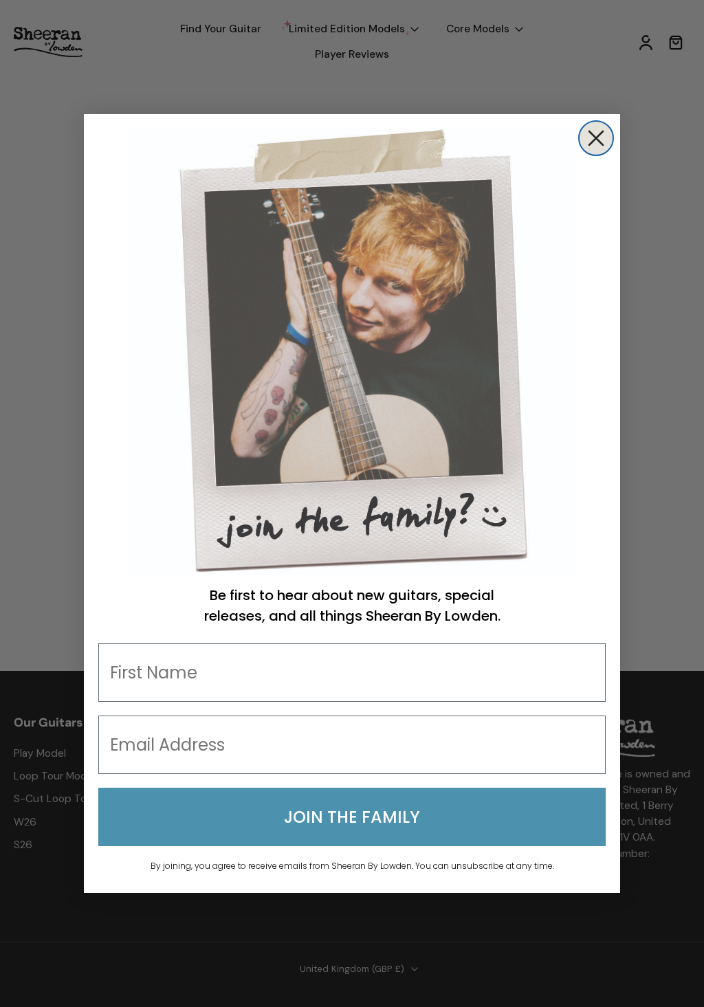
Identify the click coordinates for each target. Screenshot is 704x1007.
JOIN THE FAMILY (352, 817)
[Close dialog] (596, 138)
